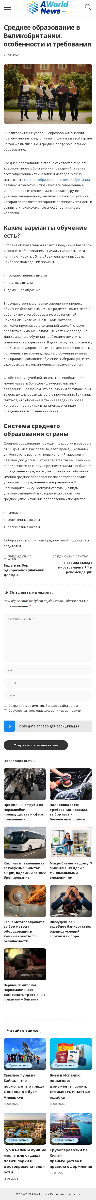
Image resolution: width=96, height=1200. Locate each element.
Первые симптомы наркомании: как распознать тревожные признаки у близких (24, 992)
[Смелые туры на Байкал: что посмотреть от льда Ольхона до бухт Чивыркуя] (25, 1054)
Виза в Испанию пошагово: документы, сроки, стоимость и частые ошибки (70, 1086)
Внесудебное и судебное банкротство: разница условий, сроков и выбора (70, 929)
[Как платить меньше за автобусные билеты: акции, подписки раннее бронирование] (25, 843)
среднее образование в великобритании (57, 179)
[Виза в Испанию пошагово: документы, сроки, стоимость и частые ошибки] (71, 1054)
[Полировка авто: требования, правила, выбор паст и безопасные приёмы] (71, 784)
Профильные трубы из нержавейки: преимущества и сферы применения (24, 811)
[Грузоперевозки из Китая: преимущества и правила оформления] (71, 1129)
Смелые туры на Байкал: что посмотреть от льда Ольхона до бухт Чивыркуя (24, 1086)
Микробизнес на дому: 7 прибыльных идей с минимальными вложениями (71, 870)
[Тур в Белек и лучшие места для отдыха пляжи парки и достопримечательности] (25, 1129)
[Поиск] (87, 7)
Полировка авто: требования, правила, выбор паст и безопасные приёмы (69, 811)
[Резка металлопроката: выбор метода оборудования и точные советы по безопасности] (25, 901)
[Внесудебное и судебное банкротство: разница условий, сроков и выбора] (71, 901)
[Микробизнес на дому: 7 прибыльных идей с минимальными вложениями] (71, 843)
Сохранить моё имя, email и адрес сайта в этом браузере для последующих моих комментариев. (45, 708)
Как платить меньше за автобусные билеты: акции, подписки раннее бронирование (25, 870)
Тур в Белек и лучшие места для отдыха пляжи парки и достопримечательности (25, 1160)
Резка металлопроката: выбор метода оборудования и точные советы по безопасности (24, 931)
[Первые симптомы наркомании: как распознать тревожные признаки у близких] (25, 964)
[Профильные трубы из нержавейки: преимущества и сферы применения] (25, 784)
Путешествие (19, 1065)
